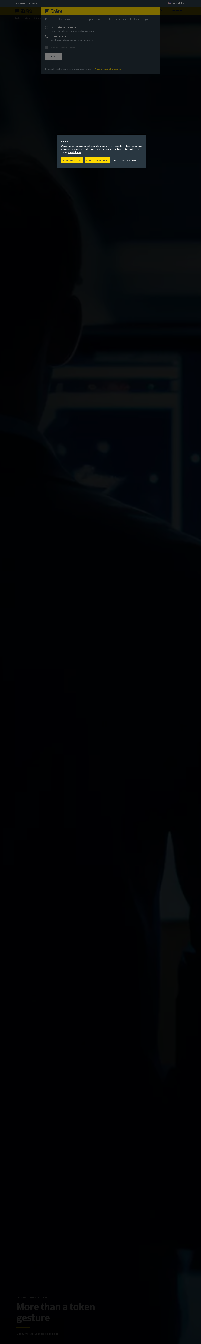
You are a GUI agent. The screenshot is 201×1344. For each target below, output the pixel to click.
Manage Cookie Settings (125, 160)
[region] (101, 151)
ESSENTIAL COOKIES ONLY (97, 160)
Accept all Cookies (72, 160)
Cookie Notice (74, 152)
